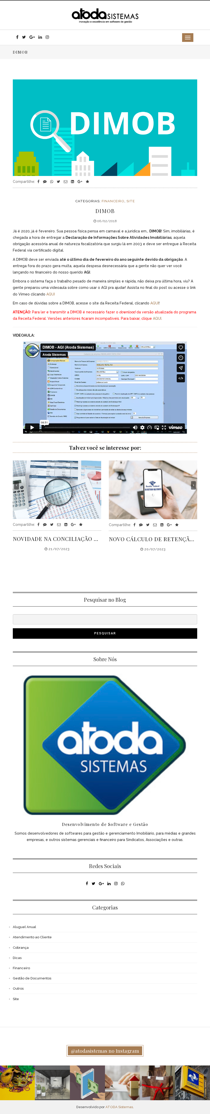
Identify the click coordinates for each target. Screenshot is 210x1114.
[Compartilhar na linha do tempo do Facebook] (38, 182)
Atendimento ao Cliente (32, 937)
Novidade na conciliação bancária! (57, 538)
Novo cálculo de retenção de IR (153, 538)
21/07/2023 (59, 549)
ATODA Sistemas (119, 1107)
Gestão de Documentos (32, 978)
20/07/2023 (154, 549)
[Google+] (80, 182)
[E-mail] (66, 182)
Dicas (17, 958)
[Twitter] (59, 182)
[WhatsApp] (52, 182)
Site (131, 201)
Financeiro (113, 201)
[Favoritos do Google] (87, 182)
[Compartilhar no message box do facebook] (45, 182)
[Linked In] (73, 182)
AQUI (50, 294)
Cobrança (21, 948)
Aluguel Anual (24, 927)
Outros (18, 988)
